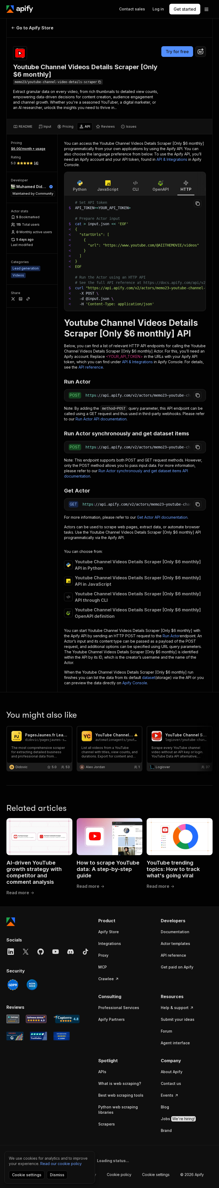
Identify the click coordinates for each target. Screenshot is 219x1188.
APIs (102, 1071)
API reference (91, 367)
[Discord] (70, 951)
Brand (166, 1130)
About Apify (171, 1071)
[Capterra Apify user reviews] (66, 1019)
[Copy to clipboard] (197, 203)
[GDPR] (12, 984)
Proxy (103, 955)
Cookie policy (119, 1174)
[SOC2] (32, 984)
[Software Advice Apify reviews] (36, 1019)
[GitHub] (40, 951)
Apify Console (134, 683)
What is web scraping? (119, 1083)
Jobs (178, 1118)
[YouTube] (55, 951)
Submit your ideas (177, 1019)
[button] (124, 920)
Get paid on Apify (177, 967)
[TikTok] (85, 951)
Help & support (175, 1007)
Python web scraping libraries (118, 1110)
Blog (165, 1107)
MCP (102, 967)
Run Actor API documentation (101, 419)
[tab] (23, 126)
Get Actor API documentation (162, 517)
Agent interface (175, 1043)
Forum (166, 1031)
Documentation (175, 931)
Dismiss (57, 1175)
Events (167, 1095)
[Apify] (19, 9)
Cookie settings (156, 1174)
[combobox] (200, 51)
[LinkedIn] (10, 951)
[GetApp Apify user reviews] (12, 1019)
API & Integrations (172, 159)
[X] (25, 951)
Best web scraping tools (120, 1095)
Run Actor (171, 636)
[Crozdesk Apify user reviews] (61, 1036)
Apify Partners (111, 1019)
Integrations (109, 943)
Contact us (171, 1083)
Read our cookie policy (61, 1163)
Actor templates (175, 943)
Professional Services (118, 1007)
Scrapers (106, 1124)
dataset (148, 677)
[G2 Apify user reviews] (15, 1036)
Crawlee (106, 978)
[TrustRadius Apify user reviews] (38, 1036)
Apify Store (108, 931)
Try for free (177, 51)
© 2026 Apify (192, 1174)
